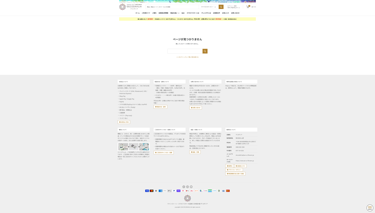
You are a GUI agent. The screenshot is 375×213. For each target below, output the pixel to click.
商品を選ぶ (173, 13)
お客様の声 (216, 13)
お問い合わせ (235, 13)
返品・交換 (195, 152)
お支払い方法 (125, 122)
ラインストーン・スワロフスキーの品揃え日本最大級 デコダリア (187, 204)
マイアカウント (232, 8)
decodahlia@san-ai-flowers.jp (245, 155)
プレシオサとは (206, 13)
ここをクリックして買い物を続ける (187, 57)
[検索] (221, 7)
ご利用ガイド (146, 13)
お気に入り (225, 13)
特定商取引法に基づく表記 (236, 174)
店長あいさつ (241, 166)
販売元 (230, 166)
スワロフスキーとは (193, 13)
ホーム (138, 13)
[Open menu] (369, 207)
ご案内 (154, 13)
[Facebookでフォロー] (183, 186)
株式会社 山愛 (240, 138)
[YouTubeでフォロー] (191, 186)
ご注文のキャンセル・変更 (164, 152)
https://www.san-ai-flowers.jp (245, 161)
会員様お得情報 (163, 13)
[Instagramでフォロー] (187, 186)
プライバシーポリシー (234, 170)
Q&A (183, 13)
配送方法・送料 (161, 107)
